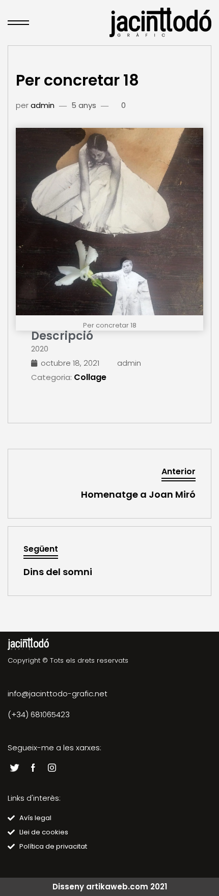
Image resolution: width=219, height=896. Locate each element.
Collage (90, 377)
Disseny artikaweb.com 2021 (109, 886)
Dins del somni (57, 571)
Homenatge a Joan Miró (138, 494)
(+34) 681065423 (39, 714)
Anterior (178, 471)
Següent (40, 549)
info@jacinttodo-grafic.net (57, 693)
